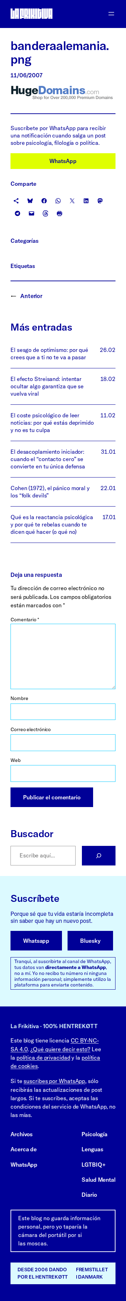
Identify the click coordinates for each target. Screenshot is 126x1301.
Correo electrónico (30, 729)
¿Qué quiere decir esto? (60, 1049)
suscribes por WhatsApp (54, 1080)
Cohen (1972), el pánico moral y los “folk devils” (50, 492)
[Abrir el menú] (111, 13)
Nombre (19, 698)
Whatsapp (36, 940)
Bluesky (90, 940)
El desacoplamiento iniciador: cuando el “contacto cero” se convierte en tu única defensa (47, 459)
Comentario (24, 619)
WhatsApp (62, 160)
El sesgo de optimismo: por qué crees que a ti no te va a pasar (49, 353)
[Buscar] (98, 855)
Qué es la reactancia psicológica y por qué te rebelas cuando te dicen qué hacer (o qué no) (51, 524)
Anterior (31, 295)
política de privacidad (43, 1057)
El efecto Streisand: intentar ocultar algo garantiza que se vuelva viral (47, 386)
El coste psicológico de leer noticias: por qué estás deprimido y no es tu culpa (52, 422)
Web (15, 760)
